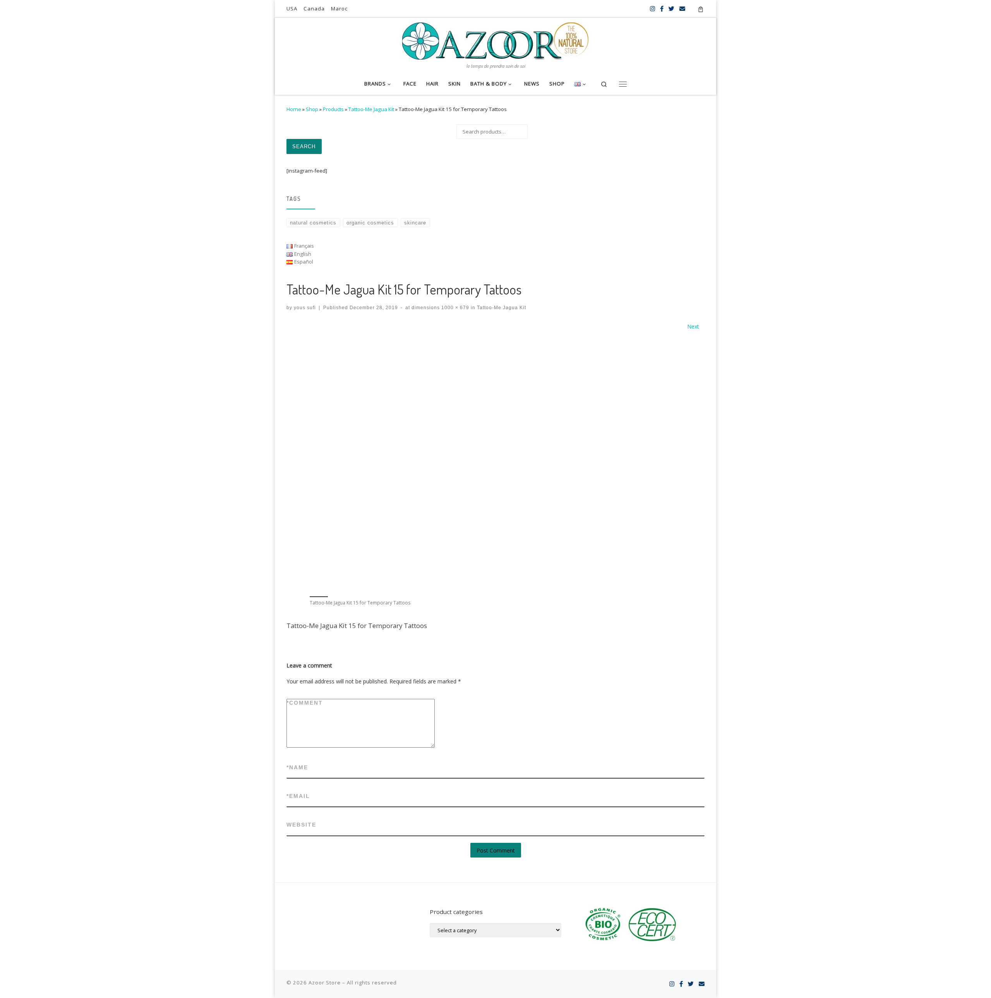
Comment (304, 703)
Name (297, 767)
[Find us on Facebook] (662, 9)
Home (293, 109)
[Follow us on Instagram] (652, 9)
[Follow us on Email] (682, 9)
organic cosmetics (370, 223)
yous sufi (305, 307)
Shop (312, 109)
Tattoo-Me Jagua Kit (371, 109)
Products (333, 109)
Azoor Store (325, 982)
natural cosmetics (313, 223)
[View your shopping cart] (700, 8)
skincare (415, 223)
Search (303, 146)
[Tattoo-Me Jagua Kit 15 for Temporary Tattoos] (495, 462)
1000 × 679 (454, 307)
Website (301, 825)
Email (298, 796)
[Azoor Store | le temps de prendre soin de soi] (495, 39)
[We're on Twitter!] (671, 9)
